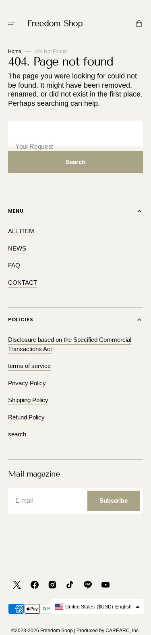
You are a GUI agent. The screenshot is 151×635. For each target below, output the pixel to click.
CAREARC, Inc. (122, 630)
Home (14, 51)
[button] (11, 23)
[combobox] (75, 134)
